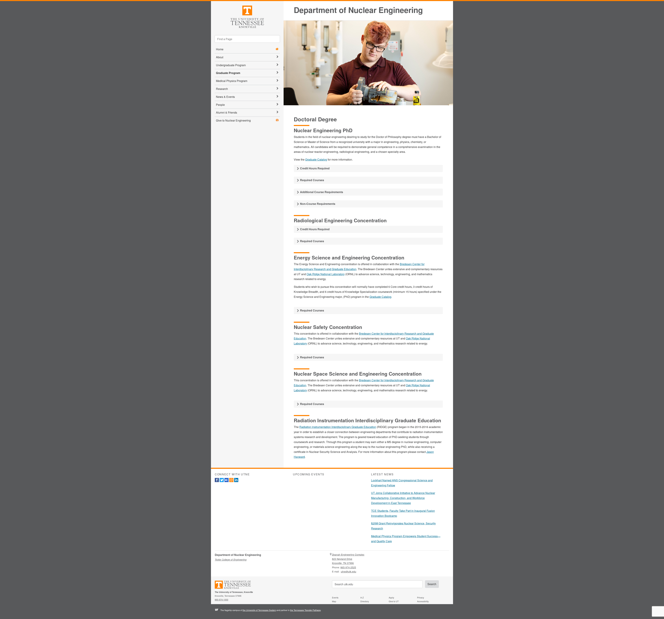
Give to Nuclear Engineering (233, 120)
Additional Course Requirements (321, 192)
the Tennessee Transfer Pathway (305, 610)
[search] (247, 39)
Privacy (420, 597)
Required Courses (311, 180)
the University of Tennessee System (259, 610)
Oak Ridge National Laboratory (326, 274)
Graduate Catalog (316, 159)
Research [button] (222, 89)
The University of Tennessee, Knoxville (247, 16)
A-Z (362, 597)
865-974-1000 (221, 599)
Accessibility (423, 601)
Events (335, 597)
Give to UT (394, 601)
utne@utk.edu (348, 571)
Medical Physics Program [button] (231, 81)
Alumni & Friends (226, 112)
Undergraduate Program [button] (231, 65)
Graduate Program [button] (228, 73)
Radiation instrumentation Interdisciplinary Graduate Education (337, 427)
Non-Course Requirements (317, 204)
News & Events (225, 97)
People (220, 105)
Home (219, 49)
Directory (364, 601)
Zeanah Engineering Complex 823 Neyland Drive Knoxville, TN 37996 (348, 559)
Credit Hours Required (314, 168)
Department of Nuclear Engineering (358, 10)
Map (334, 601)
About (219, 57)
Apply (391, 597)
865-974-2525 (348, 567)
